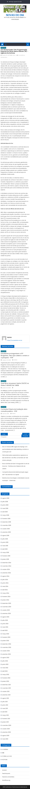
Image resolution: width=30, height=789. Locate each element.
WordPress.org (6, 780)
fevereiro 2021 (6, 718)
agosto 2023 (5, 617)
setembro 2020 (6, 732)
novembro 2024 (6, 566)
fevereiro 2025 (6, 556)
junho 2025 (5, 542)
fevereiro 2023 (6, 637)
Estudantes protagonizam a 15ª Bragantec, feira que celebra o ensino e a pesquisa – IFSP (15, 356)
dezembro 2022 (6, 644)
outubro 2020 (6, 729)
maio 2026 (5, 508)
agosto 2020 (5, 735)
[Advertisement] (15, 30)
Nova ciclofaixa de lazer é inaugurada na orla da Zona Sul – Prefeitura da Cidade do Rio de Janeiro (15, 466)
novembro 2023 (6, 606)
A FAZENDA (5, 749)
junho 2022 (5, 664)
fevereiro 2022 (6, 678)
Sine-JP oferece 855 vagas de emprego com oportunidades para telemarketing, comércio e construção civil (15, 449)
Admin (14, 55)
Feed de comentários (8, 777)
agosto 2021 (5, 698)
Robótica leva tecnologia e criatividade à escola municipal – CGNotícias (15, 479)
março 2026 (5, 515)
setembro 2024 (6, 573)
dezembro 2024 (6, 562)
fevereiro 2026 (6, 518)
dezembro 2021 (6, 684)
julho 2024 (5, 579)
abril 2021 (4, 712)
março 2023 (5, 634)
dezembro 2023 (6, 603)
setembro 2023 (6, 613)
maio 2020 (5, 739)
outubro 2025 (6, 529)
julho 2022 (5, 661)
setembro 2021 (6, 695)
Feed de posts (6, 773)
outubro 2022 (6, 651)
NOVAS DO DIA (15, 15)
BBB (3, 753)
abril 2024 (5, 590)
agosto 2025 (5, 535)
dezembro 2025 (6, 522)
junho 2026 (5, 505)
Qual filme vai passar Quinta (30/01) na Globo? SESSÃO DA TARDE (15, 384)
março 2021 (5, 715)
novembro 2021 (6, 688)
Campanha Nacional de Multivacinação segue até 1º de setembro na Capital (15, 473)
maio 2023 (5, 627)
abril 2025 (5, 549)
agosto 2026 (5, 498)
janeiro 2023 (5, 640)
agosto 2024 (5, 576)
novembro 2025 (6, 525)
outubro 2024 (6, 569)
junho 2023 (5, 623)
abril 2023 (5, 630)
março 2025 (5, 552)
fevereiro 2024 (6, 596)
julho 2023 (5, 620)
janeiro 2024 (5, 600)
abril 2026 (5, 512)
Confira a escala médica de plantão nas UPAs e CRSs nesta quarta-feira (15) (26, 434)
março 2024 (5, 593)
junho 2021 (5, 705)
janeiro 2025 (5, 559)
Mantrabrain (24, 787)
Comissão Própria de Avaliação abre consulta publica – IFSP (14, 410)
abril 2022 (5, 671)
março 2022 (5, 674)
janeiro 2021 (5, 722)
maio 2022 (5, 668)
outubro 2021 (5, 691)
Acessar (4, 770)
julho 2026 (5, 501)
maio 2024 (5, 586)
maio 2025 (5, 545)
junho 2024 (5, 583)
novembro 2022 (6, 647)
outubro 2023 (6, 610)
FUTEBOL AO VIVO (7, 756)
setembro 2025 (6, 532)
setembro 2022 (6, 654)
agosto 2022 (5, 657)
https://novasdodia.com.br (14, 340)
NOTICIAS (3, 47)
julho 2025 (5, 539)
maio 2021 (5, 708)
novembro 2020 (6, 725)
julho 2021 (5, 701)
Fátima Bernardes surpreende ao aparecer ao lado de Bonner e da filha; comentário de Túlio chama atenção (15, 457)
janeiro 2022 (5, 681)
